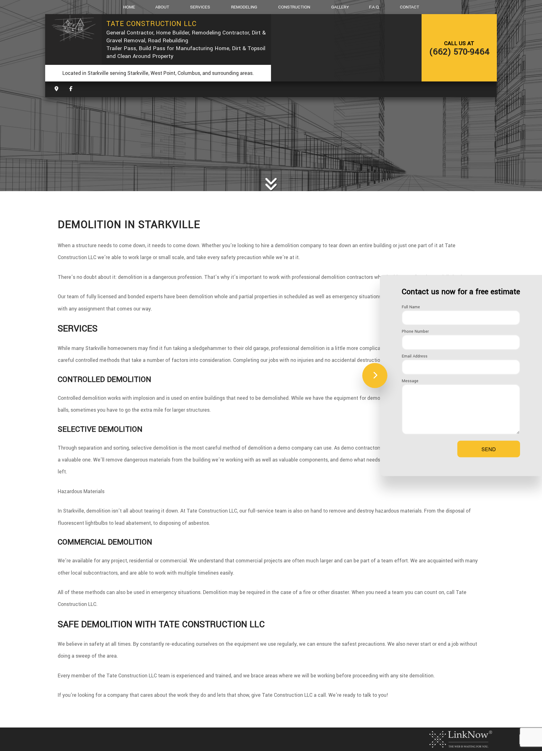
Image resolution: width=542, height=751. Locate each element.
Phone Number (415, 331)
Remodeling (244, 7)
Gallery (340, 7)
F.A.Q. (374, 7)
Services (200, 7)
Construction (294, 7)
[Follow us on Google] (71, 89)
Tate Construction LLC (151, 24)
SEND (488, 449)
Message (410, 381)
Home (129, 7)
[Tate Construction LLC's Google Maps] (56, 89)
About (162, 7)
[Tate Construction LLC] (73, 28)
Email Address (415, 356)
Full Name (411, 307)
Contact (409, 7)
